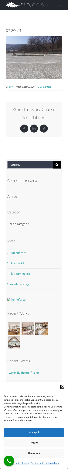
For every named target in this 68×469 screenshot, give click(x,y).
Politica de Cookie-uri (18, 463)
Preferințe (34, 453)
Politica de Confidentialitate (45, 463)
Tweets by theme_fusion (23, 373)
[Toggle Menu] (60, 5)
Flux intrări (17, 263)
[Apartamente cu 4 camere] (27, 328)
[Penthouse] (13, 342)
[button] (62, 387)
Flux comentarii (20, 274)
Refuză (34, 442)
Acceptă (34, 432)
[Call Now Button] (9, 461)
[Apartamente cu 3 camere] (13, 328)
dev (11, 86)
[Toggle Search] (46, 5)
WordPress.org (19, 284)
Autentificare (18, 253)
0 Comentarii (44, 86)
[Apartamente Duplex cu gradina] (41, 328)
